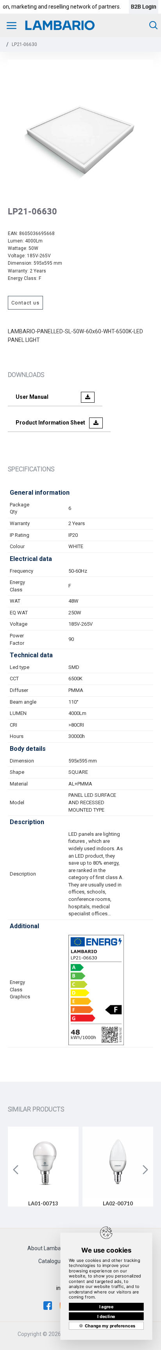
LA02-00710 (118, 1203)
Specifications (31, 469)
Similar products (36, 1109)
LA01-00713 (43, 1203)
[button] (15, 1169)
